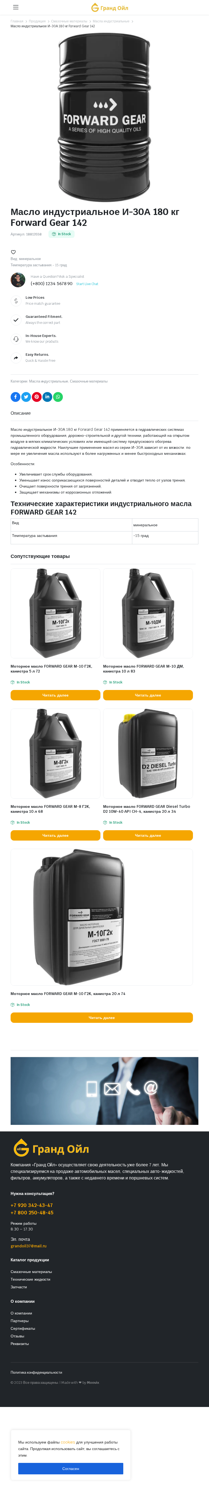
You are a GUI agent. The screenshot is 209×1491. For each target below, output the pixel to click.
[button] (13, 252)
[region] (71, 1455)
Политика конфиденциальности (36, 1372)
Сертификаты (23, 1328)
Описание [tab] (21, 413)
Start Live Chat (87, 284)
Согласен (70, 1468)
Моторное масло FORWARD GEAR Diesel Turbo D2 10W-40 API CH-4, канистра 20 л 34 (146, 809)
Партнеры (20, 1320)
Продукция (37, 21)
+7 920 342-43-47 (32, 1205)
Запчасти (19, 1286)
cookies (68, 1442)
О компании (21, 1313)
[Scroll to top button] (200, 1466)
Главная (17, 21)
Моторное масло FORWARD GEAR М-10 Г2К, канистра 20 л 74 (68, 993)
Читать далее (55, 695)
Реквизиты (20, 1343)
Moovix (93, 1382)
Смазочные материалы (69, 21)
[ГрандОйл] (110, 7)
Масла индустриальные (111, 21)
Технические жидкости (30, 1279)
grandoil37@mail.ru (29, 1246)
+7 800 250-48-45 (32, 1212)
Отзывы (17, 1336)
